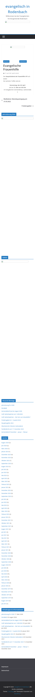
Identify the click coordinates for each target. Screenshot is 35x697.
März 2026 (4, 448)
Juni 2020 (4, 571)
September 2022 (6, 496)
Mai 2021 (4, 538)
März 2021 (4, 544)
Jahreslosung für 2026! (7, 405)
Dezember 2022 (6, 490)
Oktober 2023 (5, 460)
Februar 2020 (5, 583)
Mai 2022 (4, 505)
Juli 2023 (3, 469)
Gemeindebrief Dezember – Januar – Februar (14, 432)
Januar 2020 (4, 586)
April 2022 (4, 508)
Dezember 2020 (6, 553)
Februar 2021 (5, 547)
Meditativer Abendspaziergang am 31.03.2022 (15, 100)
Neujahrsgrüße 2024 (7, 423)
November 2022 (6, 493)
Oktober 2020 (5, 559)
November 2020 (6, 556)
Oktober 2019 (5, 595)
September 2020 (6, 562)
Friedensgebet (26, 106)
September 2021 (6, 526)
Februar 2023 (5, 484)
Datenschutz (5, 670)
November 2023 (6, 457)
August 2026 (5, 442)
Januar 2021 (4, 550)
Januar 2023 (4, 487)
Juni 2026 (4, 445)
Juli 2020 (3, 568)
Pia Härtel (16, 73)
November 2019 (6, 592)
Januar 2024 (4, 451)
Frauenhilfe (23, 61)
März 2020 (4, 580)
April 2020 (4, 577)
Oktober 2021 (5, 523)
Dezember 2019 (6, 589)
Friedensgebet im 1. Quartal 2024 (11, 420)
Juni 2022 (4, 502)
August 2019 (5, 601)
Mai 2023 (4, 475)
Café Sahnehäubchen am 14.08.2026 (12, 414)
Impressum (4, 667)
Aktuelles (6, 61)
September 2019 (6, 598)
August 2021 (5, 529)
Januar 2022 (4, 517)
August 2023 (5, 466)
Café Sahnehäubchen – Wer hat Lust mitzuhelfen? (15, 417)
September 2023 (6, 463)
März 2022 (4, 511)
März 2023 (4, 481)
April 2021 (4, 541)
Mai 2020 (4, 574)
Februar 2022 (5, 514)
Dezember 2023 (6, 454)
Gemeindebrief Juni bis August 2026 (11, 411)
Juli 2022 (3, 499)
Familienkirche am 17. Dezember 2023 (12, 429)
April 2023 (4, 478)
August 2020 (5, 565)
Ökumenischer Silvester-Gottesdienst (12, 426)
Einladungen (14, 61)
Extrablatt (4, 408)
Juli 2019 (3, 604)
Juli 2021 (3, 532)
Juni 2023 (4, 472)
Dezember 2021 (6, 520)
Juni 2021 (4, 535)
